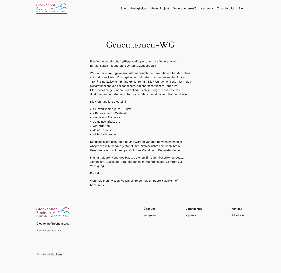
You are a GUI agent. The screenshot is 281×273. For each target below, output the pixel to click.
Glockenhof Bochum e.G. (52, 223)
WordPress (56, 254)
